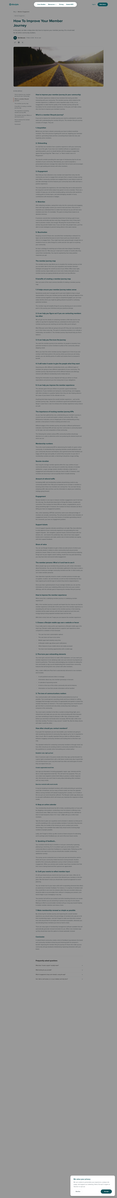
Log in (94, 4)
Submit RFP (69, 4)
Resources (51, 4)
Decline (78, 1191)
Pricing (61, 4)
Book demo (103, 4)
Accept (106, 1191)
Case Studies (41, 4)
